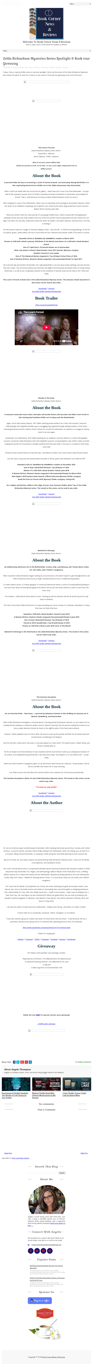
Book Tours (29, 67)
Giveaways (44, 67)
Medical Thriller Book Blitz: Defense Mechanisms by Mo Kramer (44, 1095)
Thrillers (65, 67)
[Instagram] (14, 3)
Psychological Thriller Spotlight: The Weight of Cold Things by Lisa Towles (15, 1095)
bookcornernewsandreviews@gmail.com (46, 1245)
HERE (38, 1015)
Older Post (84, 1153)
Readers (59, 67)
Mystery (52, 67)
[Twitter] (9, 3)
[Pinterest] (18, 3)
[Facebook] (4, 3)
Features (37, 67)
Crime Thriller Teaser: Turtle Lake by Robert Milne (74, 1094)
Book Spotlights (18, 67)
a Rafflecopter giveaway (46, 1024)
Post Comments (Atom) (20, 1158)
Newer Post (8, 1153)
